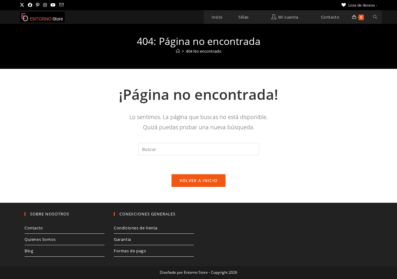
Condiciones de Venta (136, 228)
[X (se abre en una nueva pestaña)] (23, 5)
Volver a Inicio (199, 180)
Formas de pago (130, 251)
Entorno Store (196, 272)
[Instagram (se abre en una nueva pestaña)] (45, 5)
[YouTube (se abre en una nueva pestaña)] (53, 5)
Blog (29, 251)
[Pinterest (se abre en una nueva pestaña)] (37, 5)
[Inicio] (178, 51)
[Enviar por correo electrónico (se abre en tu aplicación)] (61, 5)
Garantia (122, 239)
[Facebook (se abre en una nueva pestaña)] (30, 5)
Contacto (34, 228)
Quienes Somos (40, 239)
